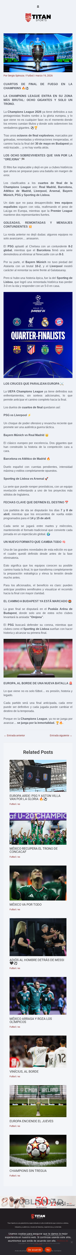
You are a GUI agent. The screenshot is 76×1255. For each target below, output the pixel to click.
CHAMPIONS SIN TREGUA (28, 1171)
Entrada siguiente (61, 735)
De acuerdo (34, 1249)
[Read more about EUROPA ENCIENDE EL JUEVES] (38, 1101)
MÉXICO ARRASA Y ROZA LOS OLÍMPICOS (31, 1020)
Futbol (29, 75)
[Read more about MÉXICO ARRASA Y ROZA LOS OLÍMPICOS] (38, 996)
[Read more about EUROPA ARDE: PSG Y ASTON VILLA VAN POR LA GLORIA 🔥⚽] (38, 776)
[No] (71, 1242)
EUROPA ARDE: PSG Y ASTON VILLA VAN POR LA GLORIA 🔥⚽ (35, 797)
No (48, 1249)
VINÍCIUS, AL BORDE (24, 1071)
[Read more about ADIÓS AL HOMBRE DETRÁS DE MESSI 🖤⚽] (38, 937)
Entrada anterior (14, 735)
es (19, 804)
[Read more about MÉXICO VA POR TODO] (38, 883)
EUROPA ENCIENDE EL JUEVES (31, 1121)
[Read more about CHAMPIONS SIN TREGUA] (38, 1151)
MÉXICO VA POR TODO (26, 904)
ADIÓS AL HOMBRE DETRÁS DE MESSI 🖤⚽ (37, 961)
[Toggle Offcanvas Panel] (38, 7)
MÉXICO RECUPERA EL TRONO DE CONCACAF (34, 850)
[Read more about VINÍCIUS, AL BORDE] (38, 1052)
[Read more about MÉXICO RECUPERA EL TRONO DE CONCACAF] (38, 829)
